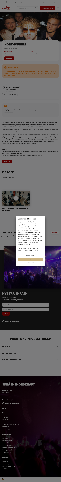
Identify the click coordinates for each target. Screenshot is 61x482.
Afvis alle (30, 263)
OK (30, 259)
